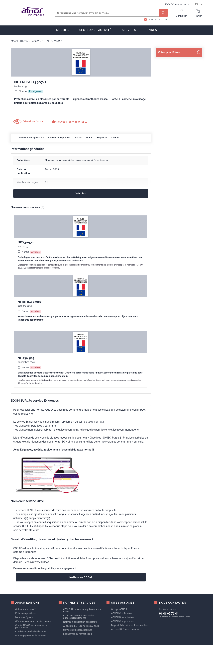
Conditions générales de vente (30, 631)
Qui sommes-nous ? (25, 609)
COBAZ (115, 137)
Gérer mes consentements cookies (33, 621)
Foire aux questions (25, 613)
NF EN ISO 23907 (29, 301)
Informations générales (31, 137)
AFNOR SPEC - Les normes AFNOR (81, 626)
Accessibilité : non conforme (125, 629)
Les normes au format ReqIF (78, 634)
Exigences (102, 137)
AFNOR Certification (121, 613)
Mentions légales (24, 617)
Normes (62, 30)
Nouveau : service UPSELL (69, 121)
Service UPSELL (84, 137)
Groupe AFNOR (119, 609)
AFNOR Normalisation (122, 617)
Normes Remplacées (59, 137)
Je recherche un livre (157, 19)
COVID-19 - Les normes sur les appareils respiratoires (78, 616)
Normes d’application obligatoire (80, 622)
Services (129, 30)
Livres (152, 30)
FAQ (167, 4)
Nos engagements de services (30, 635)
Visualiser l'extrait (34, 121)
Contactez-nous (181, 4)
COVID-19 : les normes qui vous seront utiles (82, 610)
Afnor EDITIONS (19, 41)
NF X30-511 (26, 242)
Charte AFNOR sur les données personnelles (31, 626)
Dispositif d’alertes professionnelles (129, 625)
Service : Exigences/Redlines (77, 630)
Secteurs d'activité (95, 30)
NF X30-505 (26, 358)
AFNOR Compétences (122, 621)
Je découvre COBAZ (81, 577)
